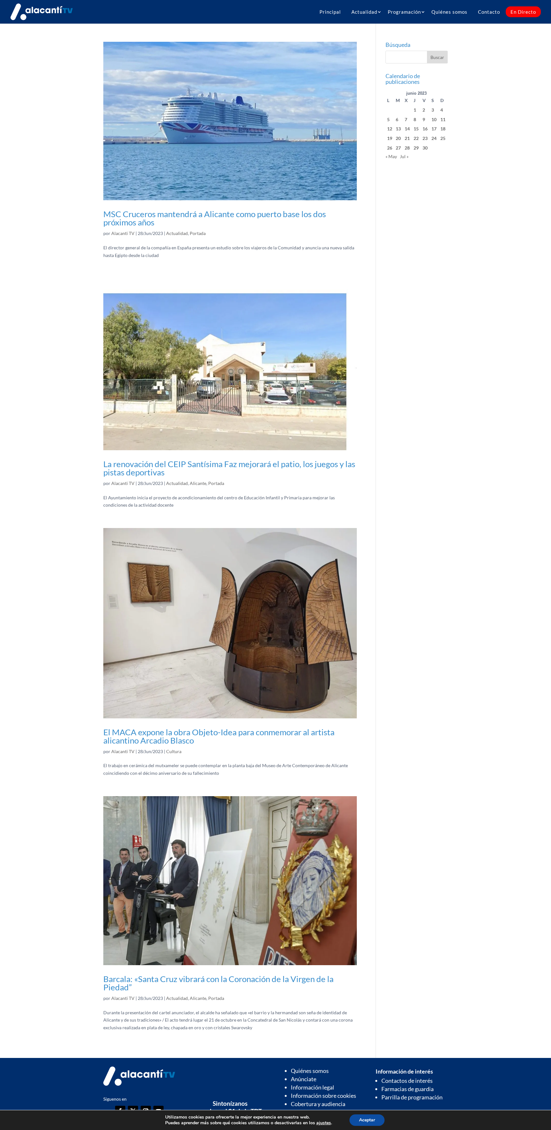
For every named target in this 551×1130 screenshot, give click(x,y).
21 (407, 138)
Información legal (312, 1087)
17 (434, 128)
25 (442, 138)
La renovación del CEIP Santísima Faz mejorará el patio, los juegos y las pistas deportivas (229, 468)
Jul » (404, 156)
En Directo (523, 12)
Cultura (173, 751)
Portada (198, 233)
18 (442, 128)
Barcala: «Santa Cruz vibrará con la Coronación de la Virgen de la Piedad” (218, 983)
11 (442, 119)
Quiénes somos (449, 12)
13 (398, 128)
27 (398, 147)
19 (389, 138)
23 (425, 138)
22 (416, 138)
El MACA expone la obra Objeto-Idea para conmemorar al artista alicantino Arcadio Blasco (218, 736)
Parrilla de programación (412, 1097)
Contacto (489, 12)
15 (416, 128)
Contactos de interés (407, 1080)
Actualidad (364, 12)
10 (434, 119)
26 (389, 147)
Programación (404, 12)
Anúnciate (303, 1078)
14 (407, 128)
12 (389, 128)
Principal (330, 12)
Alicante (198, 483)
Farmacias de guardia (407, 1088)
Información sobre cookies (323, 1095)
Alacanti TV (123, 233)
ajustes (323, 1123)
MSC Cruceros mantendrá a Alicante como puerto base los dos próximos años (214, 218)
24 (434, 138)
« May (391, 156)
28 (407, 147)
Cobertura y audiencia (318, 1103)
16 (425, 128)
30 (425, 147)
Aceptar (367, 1120)
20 (398, 138)
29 (416, 147)
